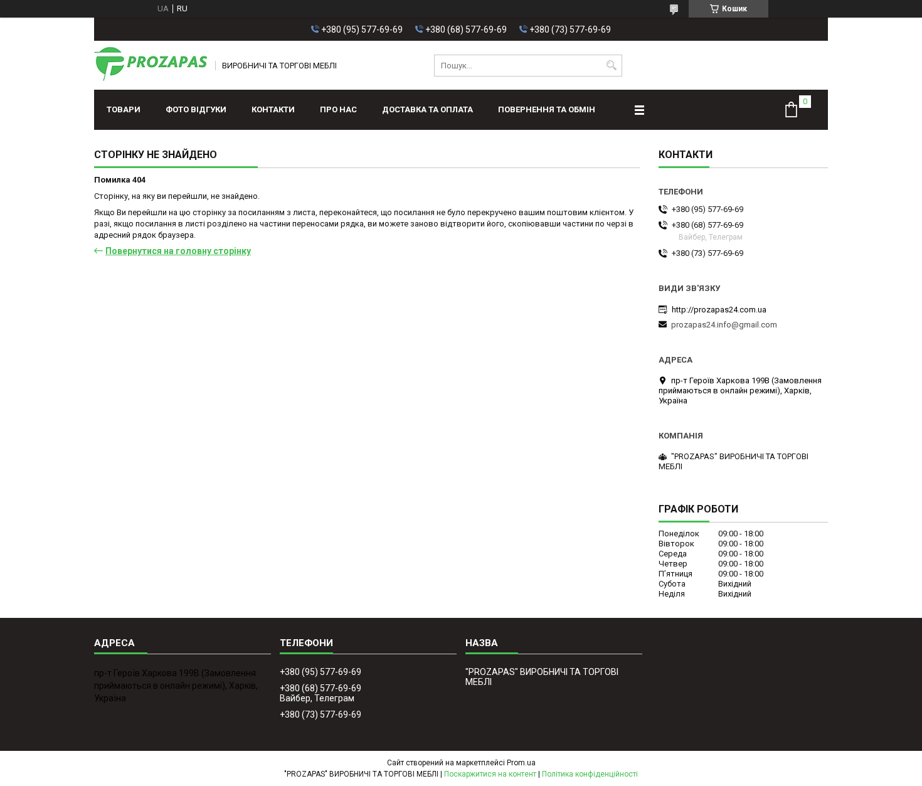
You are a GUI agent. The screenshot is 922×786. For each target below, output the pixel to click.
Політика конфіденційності (590, 774)
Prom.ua (521, 762)
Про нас (338, 109)
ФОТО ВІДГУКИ (196, 109)
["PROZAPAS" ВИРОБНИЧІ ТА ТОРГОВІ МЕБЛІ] (150, 65)
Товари (123, 109)
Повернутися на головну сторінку (178, 251)
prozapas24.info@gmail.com (724, 324)
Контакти (273, 109)
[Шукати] (611, 66)
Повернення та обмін (546, 109)
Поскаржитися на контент (490, 774)
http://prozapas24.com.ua (719, 309)
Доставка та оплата (427, 109)
